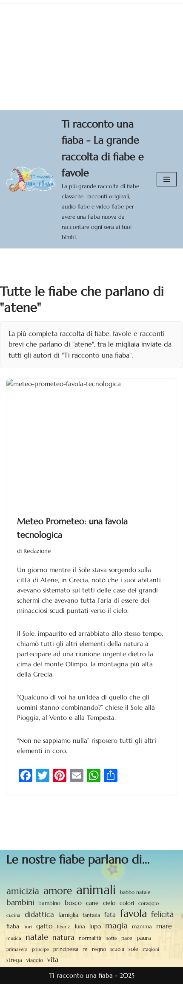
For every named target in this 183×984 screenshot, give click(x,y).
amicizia (22, 891)
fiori (27, 927)
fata (110, 915)
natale (37, 937)
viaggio (34, 960)
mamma (142, 926)
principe (40, 949)
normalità (90, 938)
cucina (13, 915)
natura (63, 937)
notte (111, 938)
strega (14, 960)
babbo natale (135, 892)
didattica (39, 914)
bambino (49, 903)
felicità (162, 914)
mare (164, 926)
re (85, 949)
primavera (17, 949)
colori (127, 903)
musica (13, 938)
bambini (20, 902)
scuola (117, 949)
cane (92, 903)
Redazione (37, 551)
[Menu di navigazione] (167, 179)
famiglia (68, 915)
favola (133, 913)
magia (116, 925)
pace (126, 938)
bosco (73, 903)
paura (144, 938)
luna (80, 926)
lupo (95, 926)
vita (52, 959)
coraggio (148, 903)
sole (133, 949)
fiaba (12, 926)
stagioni (151, 949)
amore (57, 890)
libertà (64, 927)
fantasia (91, 915)
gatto (44, 926)
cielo (109, 903)
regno (99, 949)
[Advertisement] (91, 55)
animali (96, 890)
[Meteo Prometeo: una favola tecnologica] (91, 442)
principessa (65, 949)
